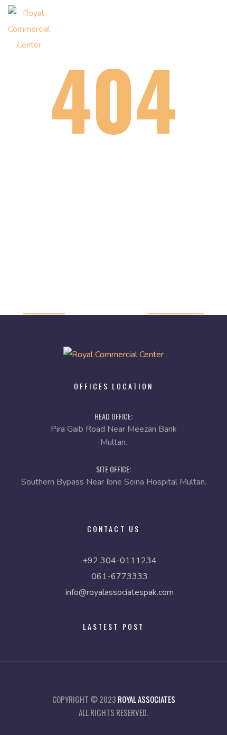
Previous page (175, 307)
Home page (44, 307)
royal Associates (146, 699)
